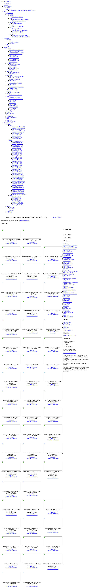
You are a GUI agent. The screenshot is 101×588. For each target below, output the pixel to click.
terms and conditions (25, 220)
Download (11, 242)
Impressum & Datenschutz (69, 353)
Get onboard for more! (6, 1)
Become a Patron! (57, 217)
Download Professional (11, 243)
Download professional (11, 533)
